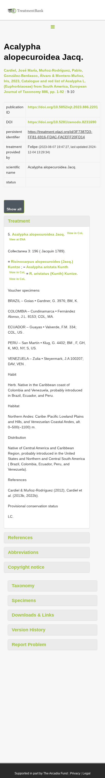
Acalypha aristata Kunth (47, 267)
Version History (28, 629)
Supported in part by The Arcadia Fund (41, 773)
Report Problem (29, 644)
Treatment (19, 221)
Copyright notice (26, 567)
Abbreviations (23, 552)
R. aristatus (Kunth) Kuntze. (53, 273)
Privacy (75, 773)
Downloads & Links (33, 615)
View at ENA (17, 239)
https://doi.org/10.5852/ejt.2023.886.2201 (63, 107)
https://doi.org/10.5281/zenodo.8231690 (62, 122)
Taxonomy (23, 585)
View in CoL (75, 233)
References (20, 537)
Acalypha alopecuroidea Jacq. (38, 234)
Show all (14, 209)
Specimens (24, 600)
